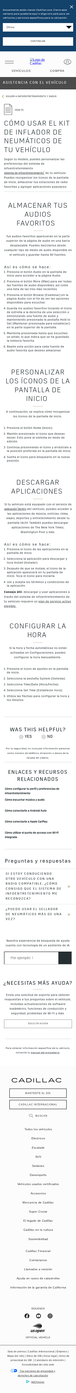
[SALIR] (70, 5)
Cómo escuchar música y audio (25, 800)
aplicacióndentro (15, 509)
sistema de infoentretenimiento (24, 173)
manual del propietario (45, 1053)
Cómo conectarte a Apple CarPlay (26, 822)
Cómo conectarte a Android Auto (26, 811)
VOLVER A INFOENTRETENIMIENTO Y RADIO (31, 96)
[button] (24, 173)
